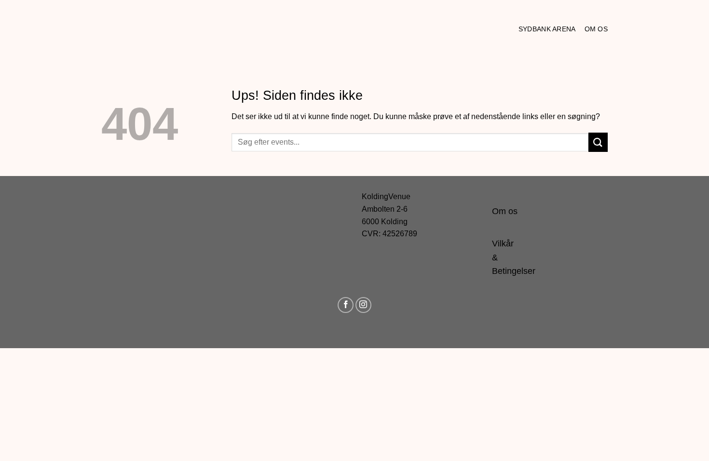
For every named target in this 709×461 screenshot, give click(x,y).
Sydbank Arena (547, 29)
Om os (596, 29)
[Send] (598, 142)
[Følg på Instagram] (363, 305)
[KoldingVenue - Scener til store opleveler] (144, 29)
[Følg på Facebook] (346, 305)
